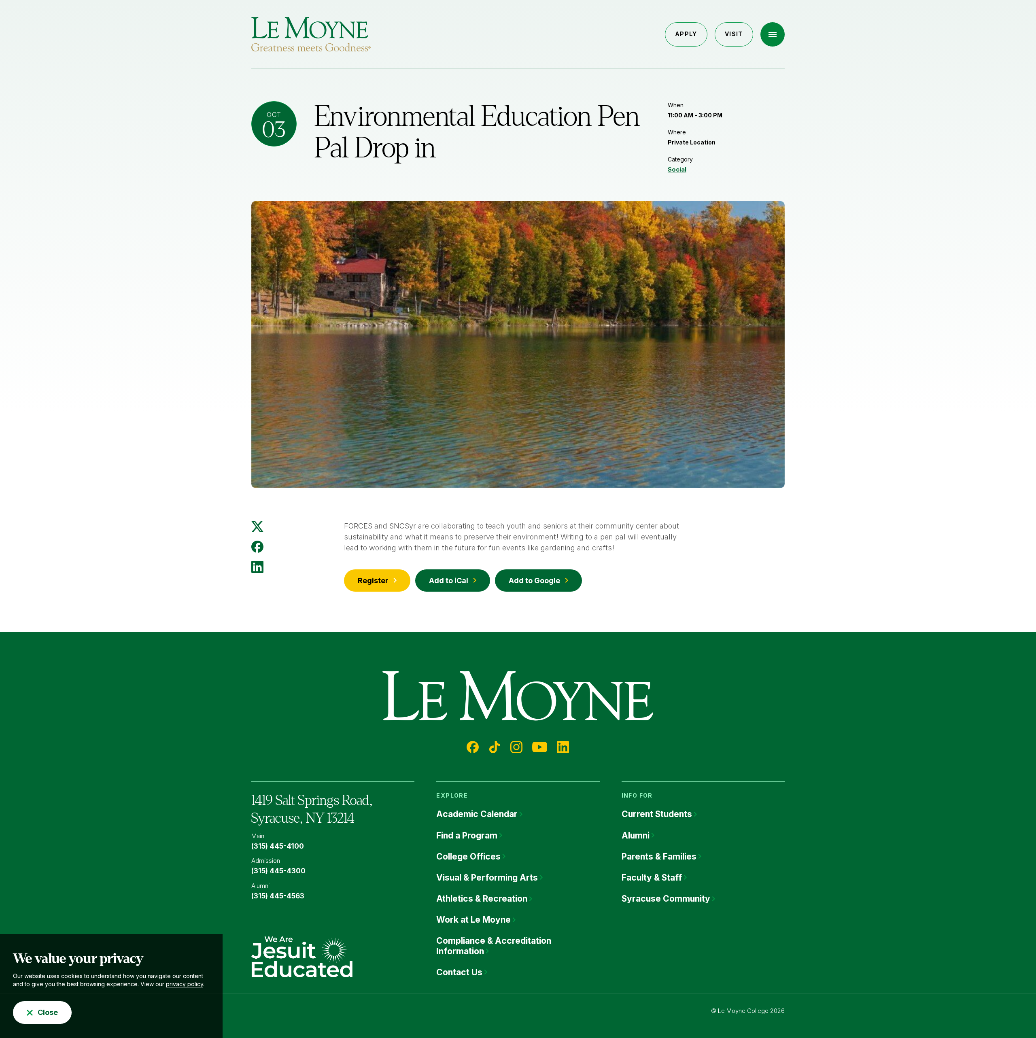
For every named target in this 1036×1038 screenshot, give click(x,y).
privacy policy (184, 984)
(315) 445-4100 (277, 846)
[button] (772, 34)
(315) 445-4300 (278, 871)
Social (677, 169)
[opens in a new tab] (301, 956)
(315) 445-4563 (277, 896)
